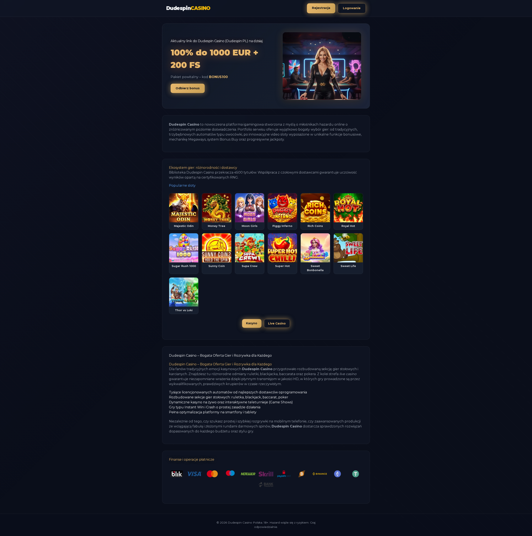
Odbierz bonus (188, 88)
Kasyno (251, 323)
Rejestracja (321, 8)
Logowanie (352, 8)
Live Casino (277, 323)
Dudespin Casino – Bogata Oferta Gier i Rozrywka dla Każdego (220, 355)
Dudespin (188, 8)
